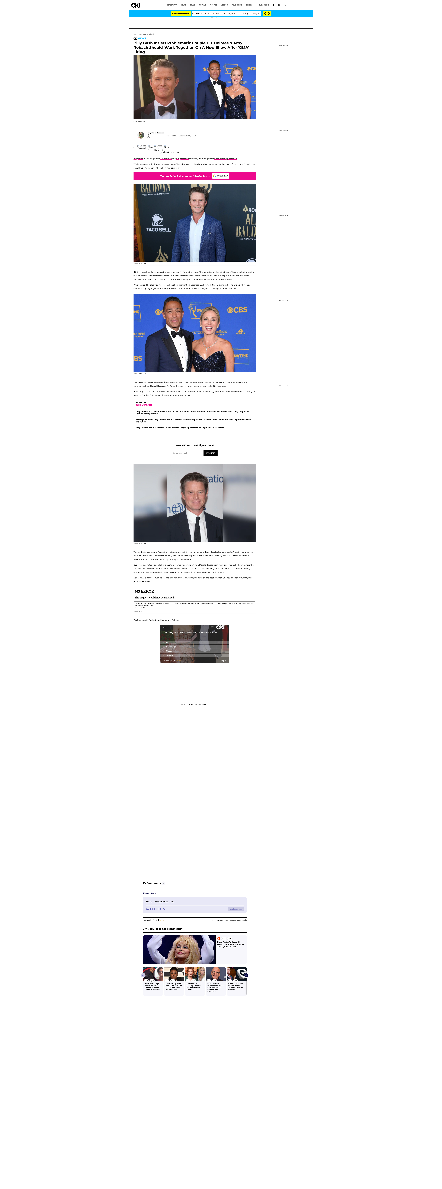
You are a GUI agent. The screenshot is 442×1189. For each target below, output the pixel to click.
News (142, 34)
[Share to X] (150, 146)
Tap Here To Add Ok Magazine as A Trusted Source (185, 176)
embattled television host (213, 164)
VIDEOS (224, 5)
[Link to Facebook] (273, 5)
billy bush (150, 34)
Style (192, 5)
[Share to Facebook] (142, 146)
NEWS (183, 5)
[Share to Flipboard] (158, 146)
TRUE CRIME (237, 5)
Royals (202, 5)
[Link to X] (285, 5)
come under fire (159, 382)
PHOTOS (213, 5)
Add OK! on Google (171, 152)
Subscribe (264, 5)
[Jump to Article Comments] (135, 146)
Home (136, 34)
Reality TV (172, 5)
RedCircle (144, 607)
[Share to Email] (166, 146)
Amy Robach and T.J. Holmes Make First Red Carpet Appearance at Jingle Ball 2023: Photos (180, 428)
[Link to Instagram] (279, 5)
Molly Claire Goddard (155, 133)
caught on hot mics (189, 285)
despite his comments (221, 552)
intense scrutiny (180, 279)
